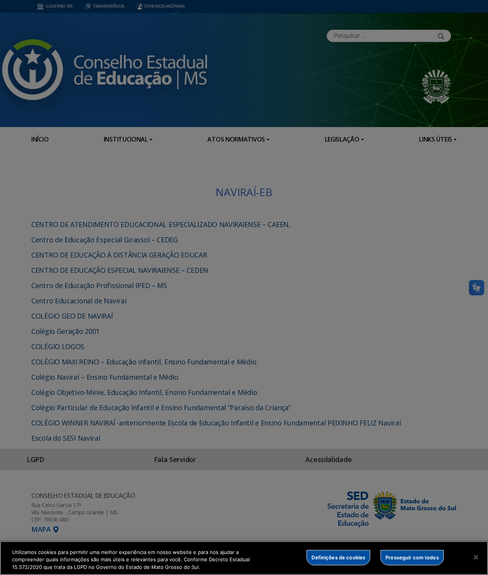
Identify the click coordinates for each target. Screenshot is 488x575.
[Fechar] (475, 557)
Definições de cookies (338, 557)
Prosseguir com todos (412, 557)
